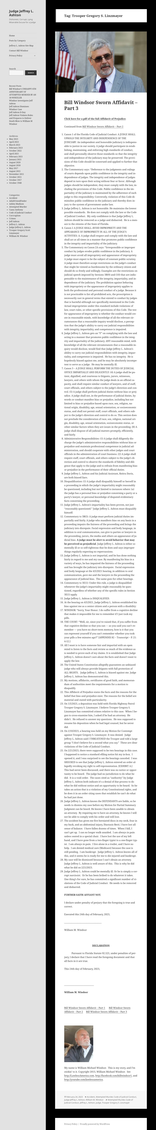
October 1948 (15, 183)
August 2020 (14, 162)
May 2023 (13, 139)
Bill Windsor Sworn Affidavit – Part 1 (84, 1007)
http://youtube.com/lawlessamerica (83, 1079)
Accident (13, 198)
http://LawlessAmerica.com (79, 1075)
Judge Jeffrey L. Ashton (21, 13)
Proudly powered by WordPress (95, 1124)
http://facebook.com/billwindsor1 (113, 1075)
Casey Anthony (16, 209)
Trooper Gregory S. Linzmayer (116, 1102)
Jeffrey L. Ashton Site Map (21, 45)
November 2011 (16, 174)
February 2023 (16, 147)
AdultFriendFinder (18, 201)
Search (12, 68)
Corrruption (14, 215)
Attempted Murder (18, 206)
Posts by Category (17, 40)
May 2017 (13, 168)
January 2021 (15, 159)
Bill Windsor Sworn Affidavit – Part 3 (100, 105)
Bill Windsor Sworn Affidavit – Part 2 (102, 126)
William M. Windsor (18, 236)
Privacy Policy (15, 55)
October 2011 (15, 177)
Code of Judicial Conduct (20, 212)
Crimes (12, 218)
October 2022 (15, 150)
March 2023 (14, 145)
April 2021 (14, 153)
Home (12, 35)
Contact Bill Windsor (18, 50)
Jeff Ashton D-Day (17, 112)
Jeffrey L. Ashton (17, 224)
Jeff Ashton (14, 221)
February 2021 (16, 156)
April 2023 (14, 142)
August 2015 (14, 171)
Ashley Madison (16, 204)
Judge (98, 1102)
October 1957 (15, 180)
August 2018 (14, 165)
